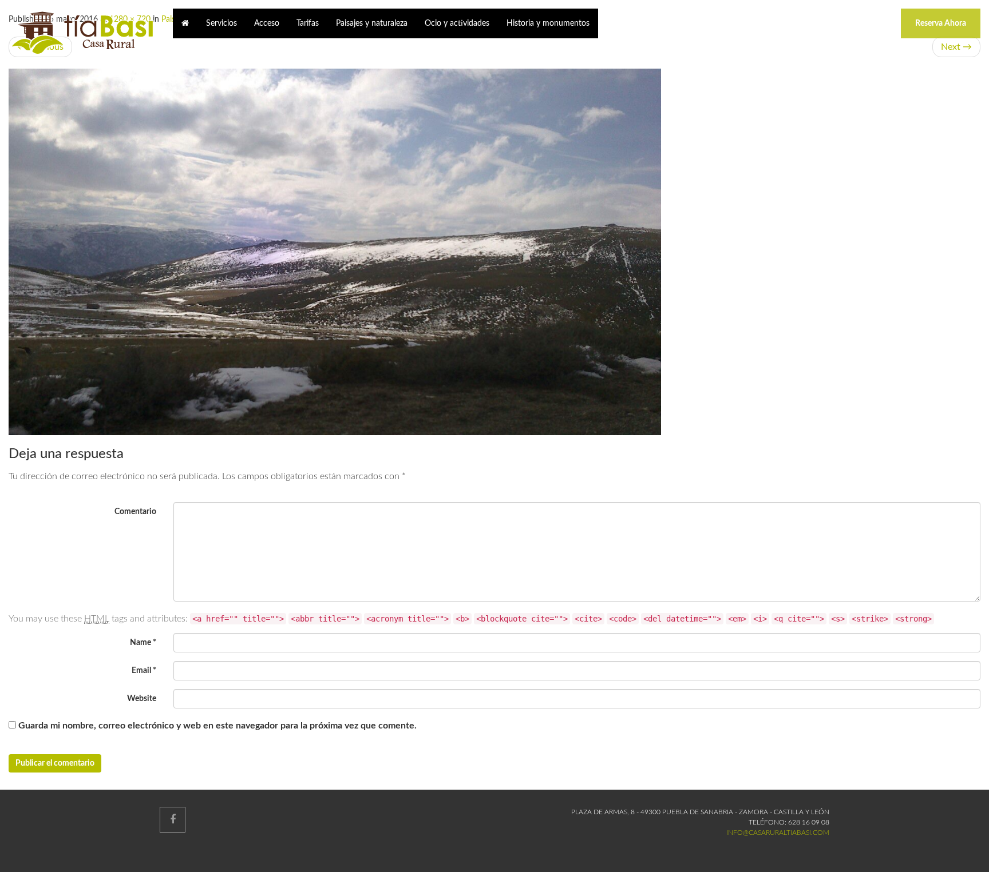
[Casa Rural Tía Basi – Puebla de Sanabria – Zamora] (82, 32)
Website (141, 699)
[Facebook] (172, 820)
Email (144, 671)
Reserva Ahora (940, 23)
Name (143, 643)
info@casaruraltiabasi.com (777, 832)
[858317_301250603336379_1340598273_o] (494, 252)
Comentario (135, 512)
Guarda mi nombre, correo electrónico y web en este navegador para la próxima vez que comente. (217, 725)
